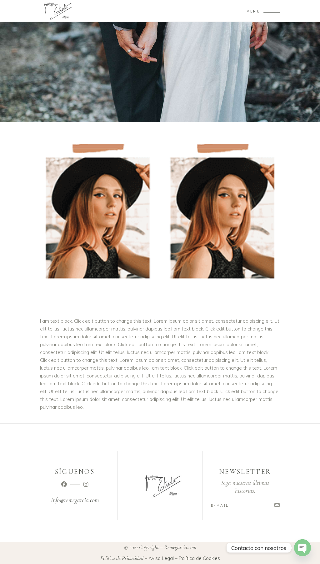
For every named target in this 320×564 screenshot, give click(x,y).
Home (46, 77)
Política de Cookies (199, 558)
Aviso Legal (161, 558)
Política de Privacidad (121, 558)
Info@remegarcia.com (75, 500)
